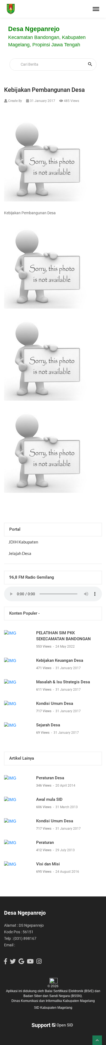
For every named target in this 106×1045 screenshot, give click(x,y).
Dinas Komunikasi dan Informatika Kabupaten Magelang (53, 1001)
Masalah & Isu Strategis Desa (63, 681)
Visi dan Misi (48, 864)
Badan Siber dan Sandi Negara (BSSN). (53, 996)
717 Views (44, 711)
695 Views (44, 872)
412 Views (44, 850)
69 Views (43, 733)
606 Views (44, 807)
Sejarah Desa (48, 725)
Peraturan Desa (50, 777)
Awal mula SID (49, 799)
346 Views (44, 785)
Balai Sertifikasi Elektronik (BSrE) (70, 991)
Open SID (64, 1025)
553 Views (44, 646)
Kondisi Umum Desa (54, 703)
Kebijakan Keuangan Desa (59, 660)
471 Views (44, 668)
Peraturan (45, 842)
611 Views (44, 689)
